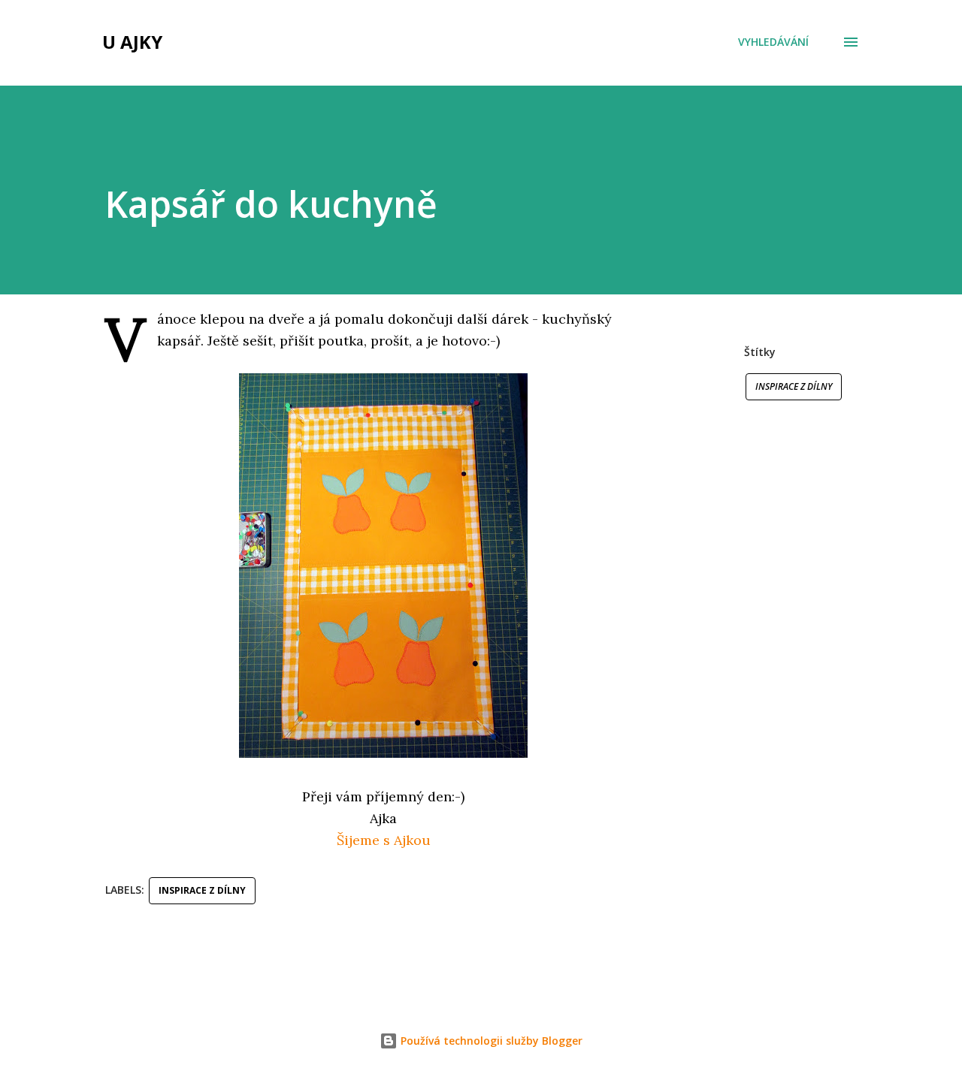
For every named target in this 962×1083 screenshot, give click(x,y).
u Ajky (132, 41)
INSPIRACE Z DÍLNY (793, 386)
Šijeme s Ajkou (384, 840)
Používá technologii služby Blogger (490, 1040)
